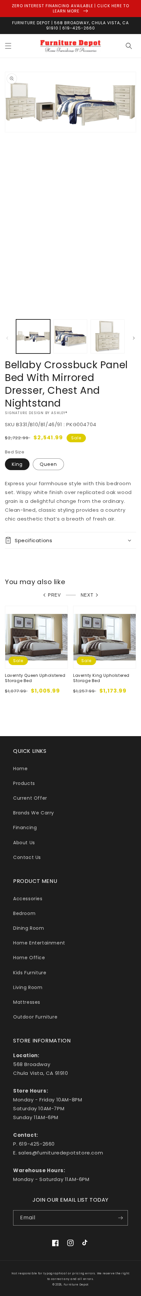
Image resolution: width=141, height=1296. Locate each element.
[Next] (134, 338)
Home (20, 768)
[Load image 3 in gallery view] (108, 336)
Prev (54, 595)
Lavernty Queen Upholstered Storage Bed (35, 678)
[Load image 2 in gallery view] (70, 336)
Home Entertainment (39, 943)
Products (24, 783)
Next (87, 595)
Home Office (29, 957)
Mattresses (26, 1002)
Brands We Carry (33, 813)
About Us (24, 842)
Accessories (28, 898)
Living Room (28, 987)
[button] (8, 46)
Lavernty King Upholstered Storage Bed (101, 678)
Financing (25, 827)
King (17, 464)
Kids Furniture (29, 972)
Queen (48, 464)
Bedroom (24, 913)
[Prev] (7, 338)
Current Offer (30, 798)
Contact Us (27, 857)
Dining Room (28, 928)
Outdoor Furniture (35, 1017)
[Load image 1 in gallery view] (33, 336)
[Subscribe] (120, 1218)
